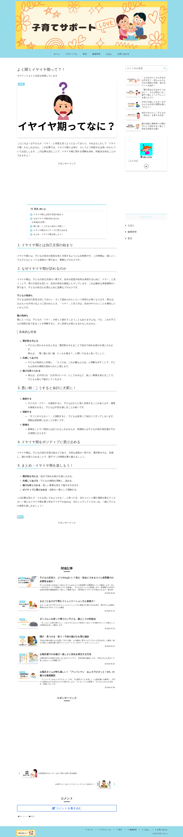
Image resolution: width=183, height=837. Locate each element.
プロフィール (105, 830)
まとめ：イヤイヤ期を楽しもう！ (48, 234)
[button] (165, 68)
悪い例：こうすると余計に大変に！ (49, 226)
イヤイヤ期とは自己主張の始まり (48, 214)
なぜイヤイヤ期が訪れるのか (46, 218)
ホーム (90, 830)
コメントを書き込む (69, 808)
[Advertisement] (67, 183)
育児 (21, 517)
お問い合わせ (162, 830)
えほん (146, 830)
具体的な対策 (39, 222)
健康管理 (133, 830)
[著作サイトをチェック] (146, 166)
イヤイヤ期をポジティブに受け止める (50, 230)
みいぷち (147, 157)
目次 (36, 209)
